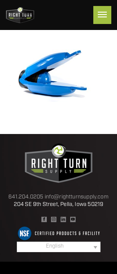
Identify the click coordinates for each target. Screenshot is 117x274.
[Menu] (102, 15)
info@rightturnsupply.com (77, 197)
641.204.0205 (25, 197)
